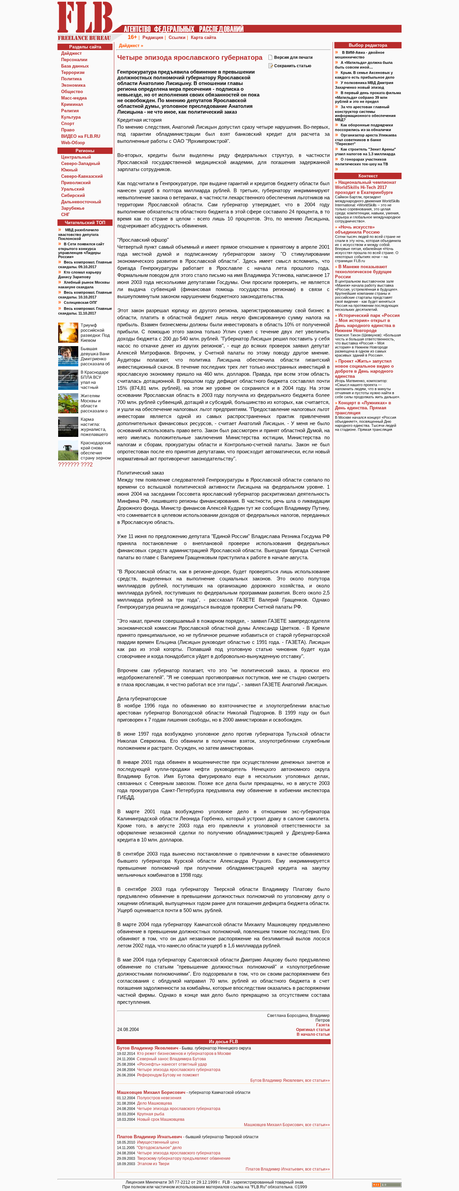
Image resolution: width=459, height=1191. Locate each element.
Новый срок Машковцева (160, 1119)
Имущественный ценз (158, 1142)
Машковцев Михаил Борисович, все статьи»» (287, 1124)
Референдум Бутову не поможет (168, 1075)
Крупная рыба (150, 1114)
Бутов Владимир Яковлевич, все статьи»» (290, 1080)
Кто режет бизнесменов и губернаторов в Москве (184, 1053)
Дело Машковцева (154, 1103)
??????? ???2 (75, 464)
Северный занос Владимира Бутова (171, 1059)
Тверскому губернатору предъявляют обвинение (184, 1158)
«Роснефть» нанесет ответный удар (172, 1064)
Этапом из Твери (153, 1163)
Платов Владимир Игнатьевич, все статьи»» (288, 1169)
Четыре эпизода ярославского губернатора (178, 1069)
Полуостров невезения (159, 1098)
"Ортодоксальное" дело (159, 1147)
